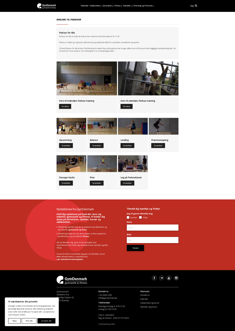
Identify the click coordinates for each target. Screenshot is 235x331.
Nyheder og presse (148, 306)
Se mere (65, 106)
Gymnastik (107, 5)
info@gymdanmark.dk (107, 298)
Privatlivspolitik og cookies (106, 324)
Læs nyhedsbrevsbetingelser (70, 259)
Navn (130, 222)
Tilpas (14, 321)
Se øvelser (66, 145)
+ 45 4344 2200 (105, 295)
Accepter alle (46, 321)
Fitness (117, 5)
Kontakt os (145, 295)
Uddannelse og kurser (149, 303)
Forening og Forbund (142, 5)
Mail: (130, 234)
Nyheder (127, 5)
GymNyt (133, 217)
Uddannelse (95, 5)
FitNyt (145, 217)
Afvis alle (29, 321)
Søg (192, 5)
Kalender (84, 5)
